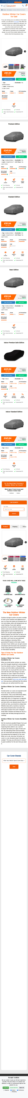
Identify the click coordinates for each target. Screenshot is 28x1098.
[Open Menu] (2, 5)
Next (25, 51)
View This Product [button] (8, 79)
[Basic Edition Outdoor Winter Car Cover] (14, 283)
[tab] (5, 526)
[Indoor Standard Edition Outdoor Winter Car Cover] (14, 425)
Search (14, 513)
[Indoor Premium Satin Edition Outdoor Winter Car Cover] (14, 356)
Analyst (13, 1090)
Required (7, 1090)
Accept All (5, 1087)
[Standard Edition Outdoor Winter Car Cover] (14, 210)
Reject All (22, 1087)
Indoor (18, 493)
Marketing (14, 1091)
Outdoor (11, 493)
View (14, 766)
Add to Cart (20, 79)
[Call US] (23, 6)
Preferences (21, 1090)
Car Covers (9, 9)
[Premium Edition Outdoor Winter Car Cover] (14, 137)
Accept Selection (14, 1087)
